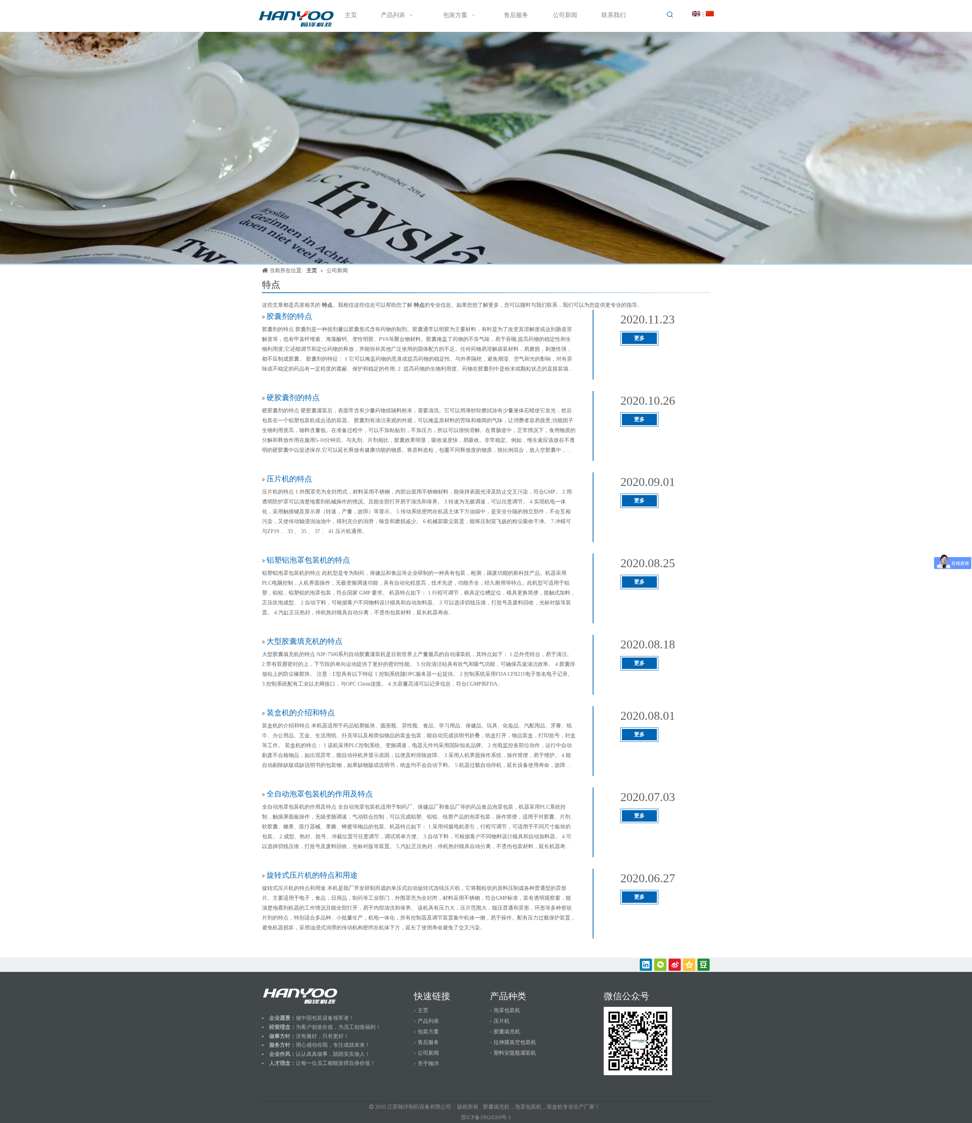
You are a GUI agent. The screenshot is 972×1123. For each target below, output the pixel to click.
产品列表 (428, 1021)
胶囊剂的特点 (289, 316)
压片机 (502, 1021)
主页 (423, 1010)
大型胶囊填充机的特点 (304, 641)
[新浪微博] (675, 965)
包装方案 (428, 1032)
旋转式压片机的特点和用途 (312, 875)
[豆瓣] (703, 965)
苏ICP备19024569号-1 (486, 1117)
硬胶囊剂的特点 (293, 397)
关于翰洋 (428, 1063)
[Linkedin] (646, 965)
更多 (639, 338)
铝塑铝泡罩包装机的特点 (308, 560)
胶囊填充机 (507, 1032)
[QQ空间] (689, 965)
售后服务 (428, 1042)
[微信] (660, 965)
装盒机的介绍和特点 (301, 712)
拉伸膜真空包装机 (515, 1042)
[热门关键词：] (670, 14)
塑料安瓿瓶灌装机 (515, 1053)
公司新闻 (428, 1053)
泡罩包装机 (507, 1010)
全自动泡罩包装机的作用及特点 (320, 794)
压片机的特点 (289, 479)
